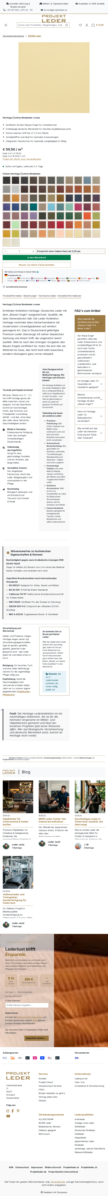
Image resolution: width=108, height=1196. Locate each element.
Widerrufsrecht (53, 1167)
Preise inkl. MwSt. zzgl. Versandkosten (22, 159)
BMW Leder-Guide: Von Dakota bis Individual (52, 820)
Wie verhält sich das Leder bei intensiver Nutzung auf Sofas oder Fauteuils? (87, 433)
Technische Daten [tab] (47, 295)
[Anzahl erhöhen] (33, 251)
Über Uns (80, 1082)
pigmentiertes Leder (84, 1141)
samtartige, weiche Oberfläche (90, 1148)
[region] (54, 77)
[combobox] (40, 25)
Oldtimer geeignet (47, 1130)
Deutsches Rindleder (85, 1130)
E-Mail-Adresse (13, 1000)
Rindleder (79, 1145)
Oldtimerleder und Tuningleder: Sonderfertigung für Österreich (14, 898)
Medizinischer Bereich (50, 1126)
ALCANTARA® (46, 1119)
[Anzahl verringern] (5, 251)
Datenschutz (22, 1167)
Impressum (37, 1167)
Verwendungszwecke (51, 1114)
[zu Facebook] (13, 1111)
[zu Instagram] (7, 1111)
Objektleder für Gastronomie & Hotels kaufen (15, 821)
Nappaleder (80, 1137)
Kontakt (42, 1078)
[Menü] (6, 25)
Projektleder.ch (89, 1167)
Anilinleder (80, 1119)
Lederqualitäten (84, 1114)
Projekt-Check (46, 1082)
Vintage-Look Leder (84, 1123)
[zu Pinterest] (18, 1111)
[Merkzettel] (80, 25)
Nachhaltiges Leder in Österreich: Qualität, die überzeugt (89, 821)
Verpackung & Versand (50, 1086)
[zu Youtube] (8, 1116)
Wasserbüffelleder (84, 1152)
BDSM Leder (45, 1123)
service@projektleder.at (55, 10)
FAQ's (42, 1089)
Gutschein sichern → (36, 1038)
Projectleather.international (63, 1171)
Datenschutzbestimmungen (30, 1017)
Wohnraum (44, 1134)
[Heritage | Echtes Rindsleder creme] (54, 77)
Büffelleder (80, 1126)
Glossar (42, 1100)
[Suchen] (66, 25)
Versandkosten (58, 1182)
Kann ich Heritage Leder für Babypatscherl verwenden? (86, 416)
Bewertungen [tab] (30, 295)
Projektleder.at (71, 1167)
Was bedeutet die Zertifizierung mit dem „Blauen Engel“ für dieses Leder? (88, 324)
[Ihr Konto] (87, 25)
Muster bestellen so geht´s (52, 1093)
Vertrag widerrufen (48, 1097)
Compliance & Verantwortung (89, 1086)
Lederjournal (81, 1078)
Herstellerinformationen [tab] (69, 295)
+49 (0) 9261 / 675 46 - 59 (19, 10)
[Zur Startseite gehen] (54, 18)
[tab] (12, 296)
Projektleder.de (38, 1171)
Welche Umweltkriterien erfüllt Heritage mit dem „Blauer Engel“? (88, 399)
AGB (35, 1020)
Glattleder (79, 1134)
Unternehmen (83, 1074)
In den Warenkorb (37, 257)
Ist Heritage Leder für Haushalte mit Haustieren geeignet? (88, 384)
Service (43, 1074)
